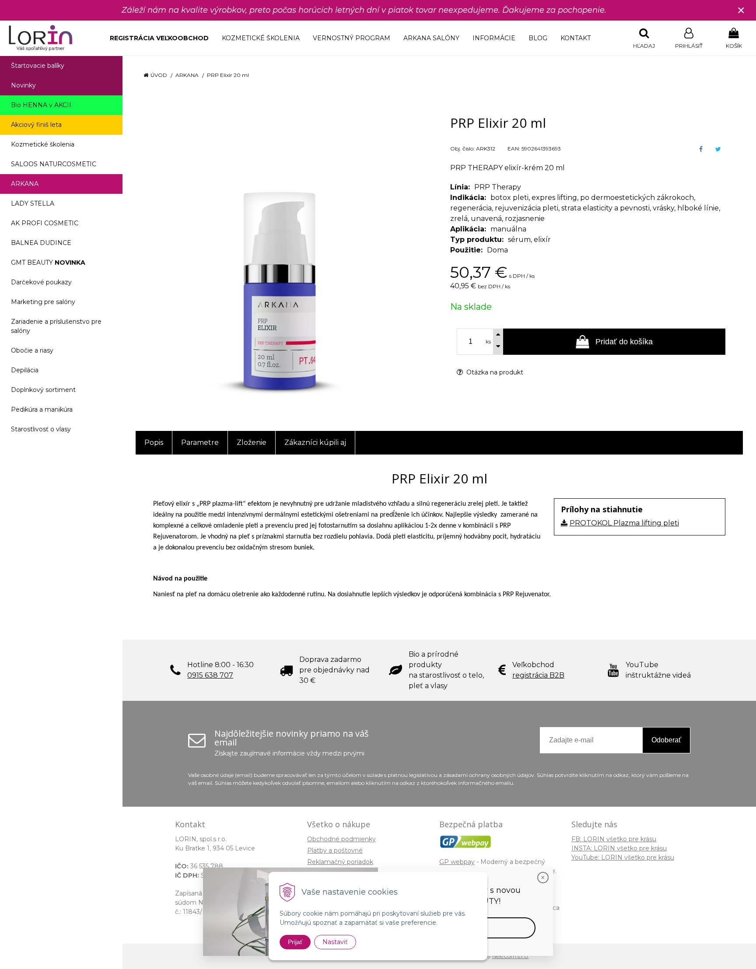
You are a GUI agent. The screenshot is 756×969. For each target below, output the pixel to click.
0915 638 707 (210, 675)
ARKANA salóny (431, 38)
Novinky (23, 85)
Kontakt (575, 38)
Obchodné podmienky (341, 839)
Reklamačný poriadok (340, 862)
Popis (153, 442)
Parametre (200, 442)
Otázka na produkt (494, 372)
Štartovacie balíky (37, 66)
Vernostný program (351, 38)
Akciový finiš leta (36, 125)
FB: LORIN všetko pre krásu (613, 839)
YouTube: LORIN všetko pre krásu (622, 857)
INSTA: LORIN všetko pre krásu (619, 848)
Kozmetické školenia (261, 38)
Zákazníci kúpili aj (315, 442)
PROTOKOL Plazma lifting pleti (624, 523)
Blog (537, 38)
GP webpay (457, 862)
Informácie (493, 38)
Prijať (295, 941)
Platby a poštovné (335, 850)
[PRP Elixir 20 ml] (282, 258)
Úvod (158, 75)
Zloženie (251, 442)
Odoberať (666, 740)
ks (488, 342)
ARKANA (187, 75)
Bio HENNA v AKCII (41, 105)
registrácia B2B (538, 675)
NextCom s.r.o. (510, 956)
